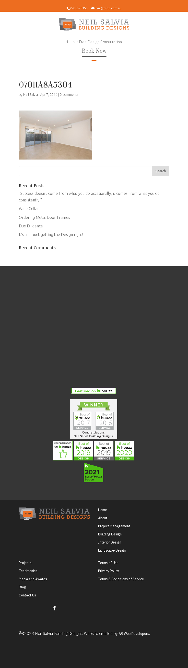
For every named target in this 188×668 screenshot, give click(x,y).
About (102, 518)
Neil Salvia (30, 95)
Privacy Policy (108, 571)
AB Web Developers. (134, 633)
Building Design (110, 534)
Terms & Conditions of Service (121, 579)
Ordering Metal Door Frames (44, 217)
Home (102, 510)
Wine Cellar (29, 208)
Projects (25, 563)
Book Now (94, 51)
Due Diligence (31, 226)
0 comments (69, 95)
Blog (22, 587)
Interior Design (109, 542)
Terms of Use (108, 563)
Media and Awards (33, 579)
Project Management (114, 526)
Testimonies (28, 571)
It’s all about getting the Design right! (51, 234)
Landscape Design (112, 550)
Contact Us (27, 595)
